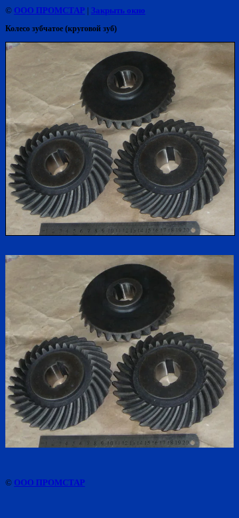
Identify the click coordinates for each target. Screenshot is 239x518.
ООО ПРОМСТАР (49, 10)
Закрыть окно (118, 10)
